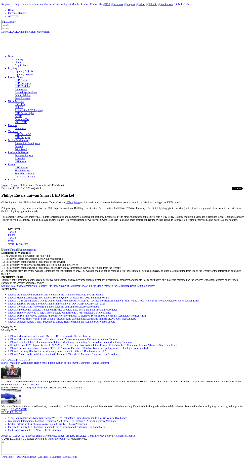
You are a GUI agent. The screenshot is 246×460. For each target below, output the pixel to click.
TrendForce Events (25, 173)
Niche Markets (16, 101)
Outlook (19, 146)
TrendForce (7, 456)
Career (46, 435)
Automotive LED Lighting (29, 110)
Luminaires (21, 89)
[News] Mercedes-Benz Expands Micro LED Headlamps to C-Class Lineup (50, 336)
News (11, 56)
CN (178, 4)
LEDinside (55, 456)
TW (183, 4)
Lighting (12, 68)
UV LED (20, 104)
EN (187, 4)
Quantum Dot (22, 119)
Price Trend (21, 149)
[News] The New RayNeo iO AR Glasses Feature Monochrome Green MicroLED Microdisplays (59, 312)
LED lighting (21, 31)
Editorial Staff (33, 435)
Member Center (80, 4)
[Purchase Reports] (123, 35)
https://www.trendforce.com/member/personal (39, 4)
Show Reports (22, 170)
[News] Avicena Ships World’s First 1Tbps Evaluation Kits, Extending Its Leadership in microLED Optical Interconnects (72, 318)
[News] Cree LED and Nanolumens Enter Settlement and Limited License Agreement (53, 306)
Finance (19, 62)
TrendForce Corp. (56, 438)
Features (12, 125)
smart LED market (18, 243)
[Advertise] (123, 40)
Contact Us (96, 4)
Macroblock (43, 31)
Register (6, 4)
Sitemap (130, 435)
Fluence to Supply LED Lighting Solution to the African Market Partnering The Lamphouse (56, 427)
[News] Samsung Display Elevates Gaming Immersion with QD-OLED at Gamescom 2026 (56, 303)
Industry (19, 59)
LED (8, 211)
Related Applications (26, 92)
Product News (15, 77)
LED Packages (23, 83)
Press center (57, 435)
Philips (11, 234)
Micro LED (7, 31)
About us (6, 435)
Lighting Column (24, 74)
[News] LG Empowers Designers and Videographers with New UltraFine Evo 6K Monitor (56, 294)
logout (67, 4)
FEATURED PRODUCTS (15, 359)
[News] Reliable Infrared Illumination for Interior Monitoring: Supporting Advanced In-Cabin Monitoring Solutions (71, 342)
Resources (13, 179)
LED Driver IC (23, 134)
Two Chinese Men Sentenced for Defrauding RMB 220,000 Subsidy (118, 285)
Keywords (119, 435)
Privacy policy (104, 435)
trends (11, 240)
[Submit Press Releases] (123, 45)
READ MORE (31, 384)
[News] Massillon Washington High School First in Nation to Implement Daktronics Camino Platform (63, 339)
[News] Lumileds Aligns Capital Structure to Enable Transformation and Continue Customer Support (61, 321)
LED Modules (22, 86)
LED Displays (22, 137)
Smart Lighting (23, 95)
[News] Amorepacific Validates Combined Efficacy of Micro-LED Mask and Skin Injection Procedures (62, 309)
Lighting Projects (24, 71)
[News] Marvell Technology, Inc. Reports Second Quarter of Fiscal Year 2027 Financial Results (58, 297)
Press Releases (22, 98)
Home (11, 10)
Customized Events (25, 176)
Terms (91, 435)
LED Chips (21, 80)
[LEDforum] (123, 49)
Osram (32, 31)
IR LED (19, 107)
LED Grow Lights (24, 113)
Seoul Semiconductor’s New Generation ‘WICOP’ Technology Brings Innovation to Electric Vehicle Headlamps (67, 418)
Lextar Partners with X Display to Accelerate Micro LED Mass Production (47, 424)
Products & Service (18, 152)
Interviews (20, 128)
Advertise (13, 16)
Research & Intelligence (27, 143)
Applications (21, 65)
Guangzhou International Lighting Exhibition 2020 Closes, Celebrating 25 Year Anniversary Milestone (62, 421)
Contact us (18, 435)
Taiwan (12, 231)
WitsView (43, 456)
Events (11, 164)
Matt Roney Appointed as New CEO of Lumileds (34, 430)
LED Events (21, 167)
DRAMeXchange (26, 456)
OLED (18, 116)
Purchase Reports (17, 13)
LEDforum (20, 161)
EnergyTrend (70, 456)
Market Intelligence (18, 140)
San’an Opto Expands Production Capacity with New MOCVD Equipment (41, 285)
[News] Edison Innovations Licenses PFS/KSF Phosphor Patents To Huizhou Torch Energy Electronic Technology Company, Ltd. (77, 315)
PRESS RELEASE (11, 412)
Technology (14, 131)
